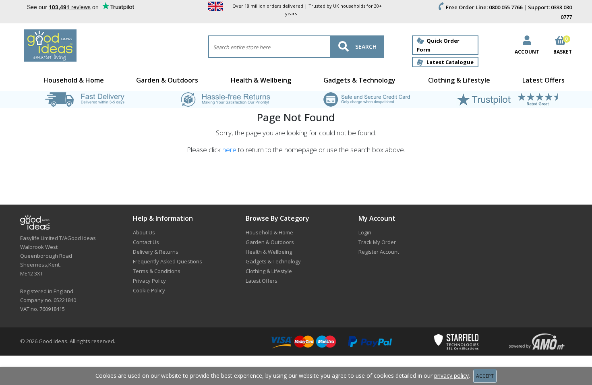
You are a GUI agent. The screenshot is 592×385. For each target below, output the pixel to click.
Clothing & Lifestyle (459, 80)
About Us (144, 232)
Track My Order (377, 242)
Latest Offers (543, 80)
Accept (485, 376)
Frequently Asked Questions (167, 261)
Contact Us (146, 242)
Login (364, 232)
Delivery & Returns (155, 251)
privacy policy (451, 375)
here (229, 149)
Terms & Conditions (156, 271)
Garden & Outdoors (167, 80)
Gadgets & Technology (359, 80)
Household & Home (73, 80)
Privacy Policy (149, 280)
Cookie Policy (149, 290)
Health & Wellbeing (261, 80)
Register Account (378, 251)
